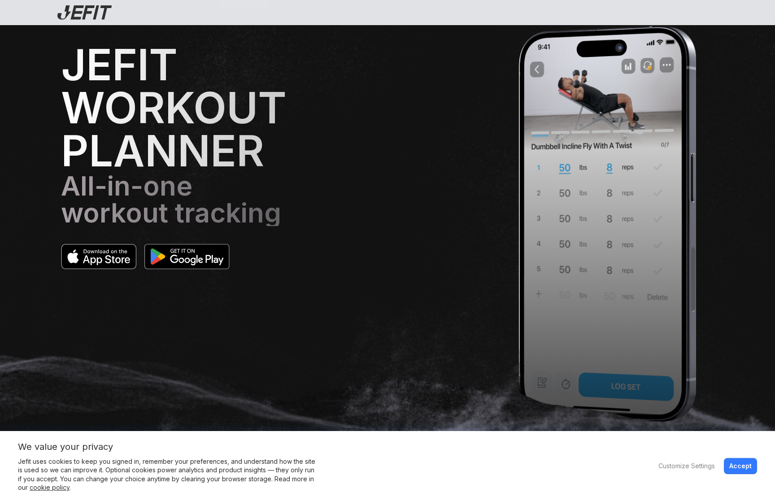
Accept (740, 466)
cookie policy (50, 487)
